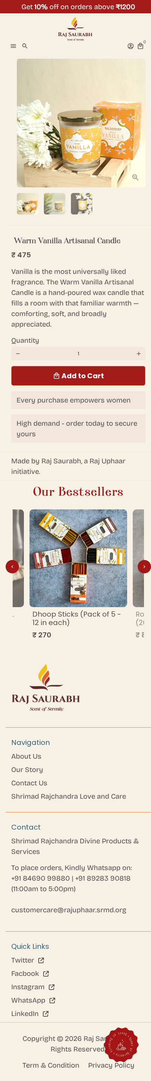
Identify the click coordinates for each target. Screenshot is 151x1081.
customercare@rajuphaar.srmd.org (68, 910)
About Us (26, 756)
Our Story (27, 769)
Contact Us (29, 783)
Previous (12, 566)
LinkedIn (25, 1013)
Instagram (28, 987)
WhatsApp (29, 1000)
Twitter (23, 960)
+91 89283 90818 (103, 878)
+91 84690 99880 (41, 878)
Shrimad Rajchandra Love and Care (68, 796)
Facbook (26, 973)
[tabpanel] (78, 576)
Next (138, 123)
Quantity (25, 340)
